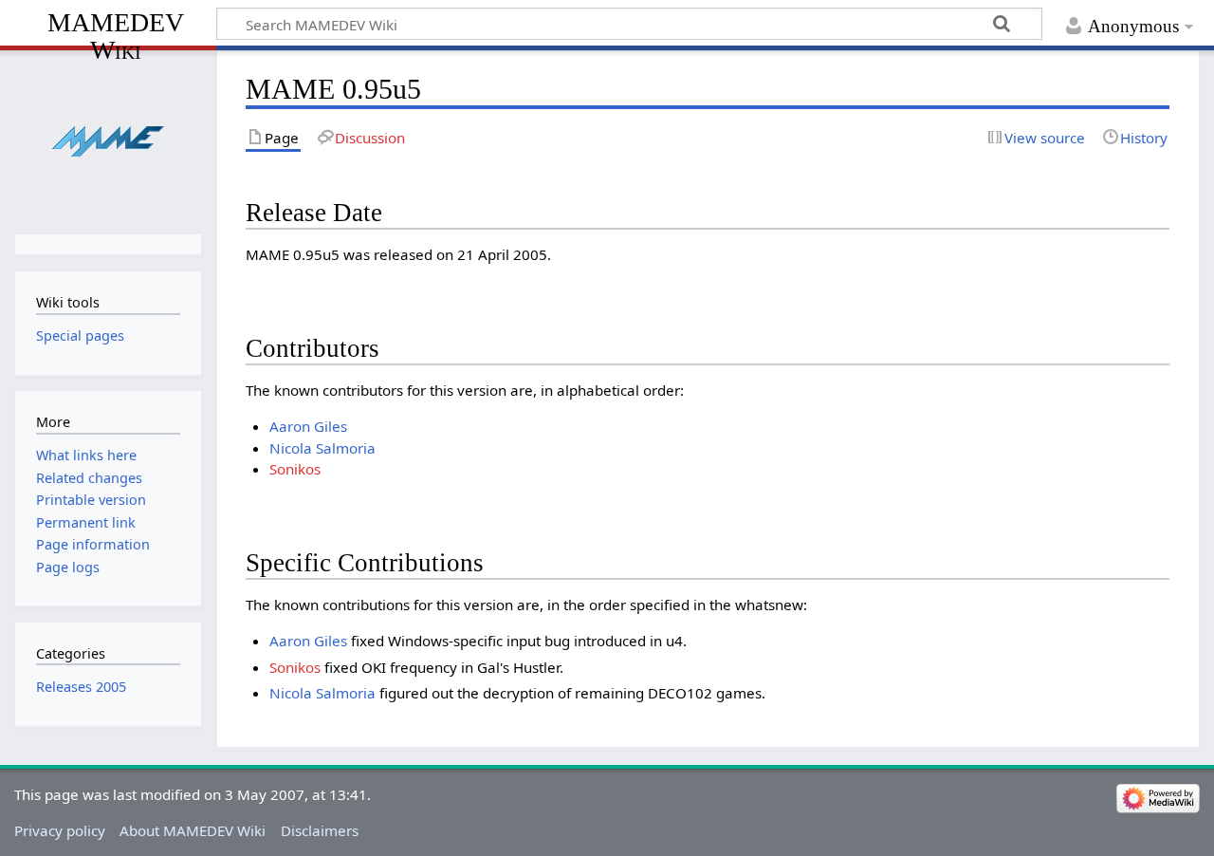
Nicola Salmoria (322, 447)
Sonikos (295, 468)
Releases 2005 (81, 687)
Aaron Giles (308, 426)
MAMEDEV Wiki (115, 36)
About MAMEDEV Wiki (193, 830)
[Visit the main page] (107, 140)
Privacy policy (59, 830)
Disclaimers (320, 830)
